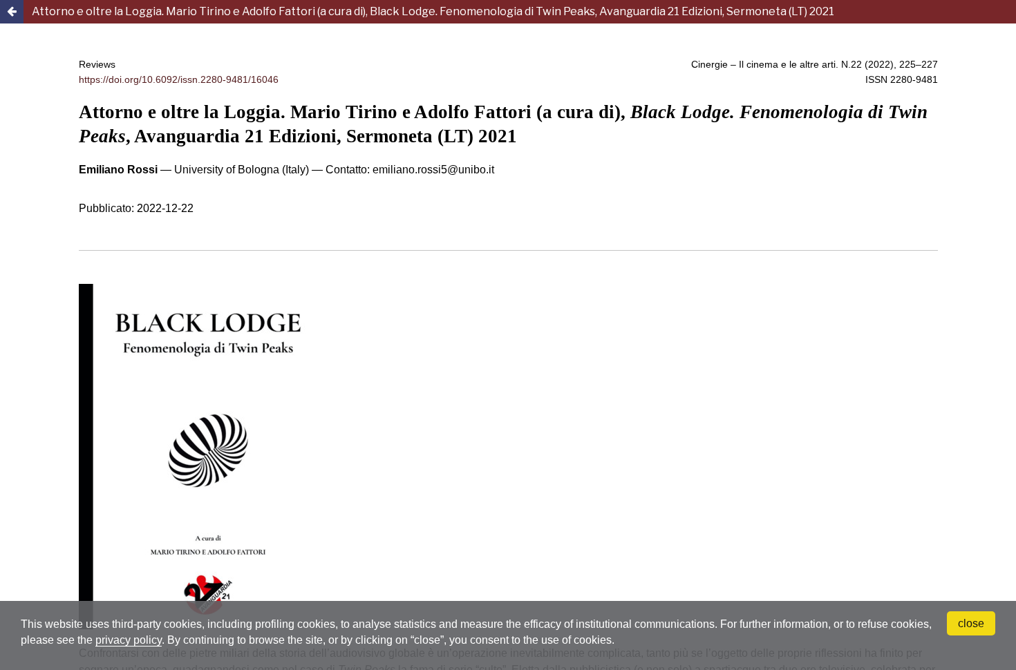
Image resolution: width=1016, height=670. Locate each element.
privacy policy (128, 640)
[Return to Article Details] (11, 11)
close (971, 623)
